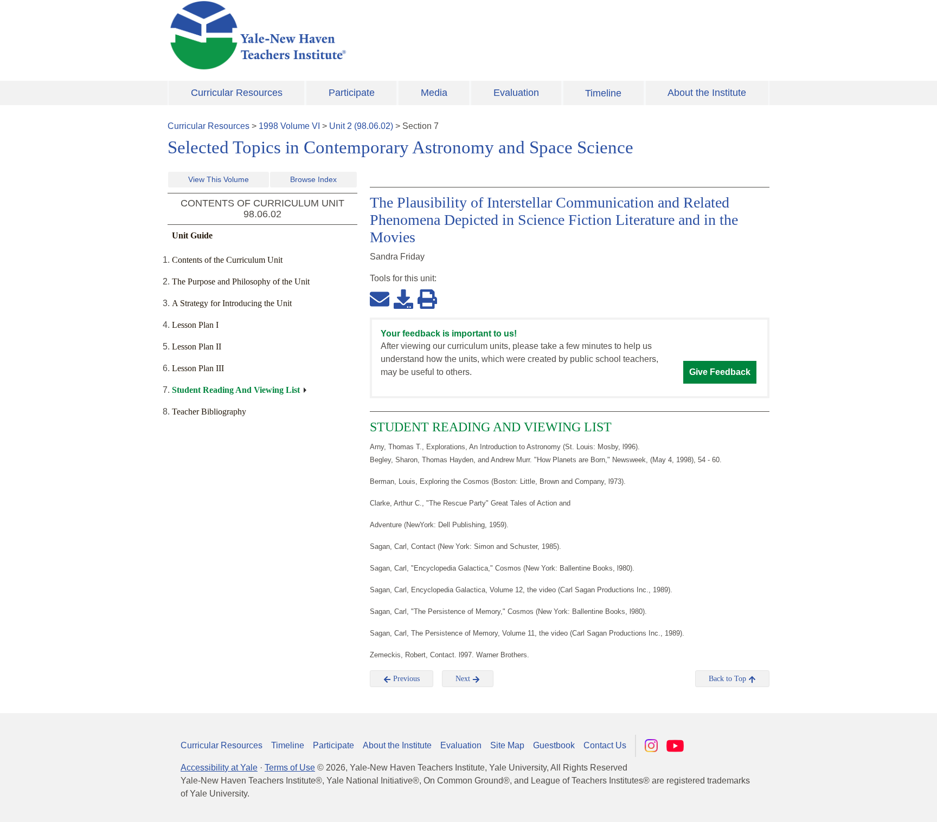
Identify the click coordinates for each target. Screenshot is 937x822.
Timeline (603, 93)
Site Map (507, 745)
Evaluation (516, 92)
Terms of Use (290, 767)
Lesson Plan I (195, 324)
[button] (875, 803)
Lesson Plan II (196, 346)
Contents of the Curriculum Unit (227, 259)
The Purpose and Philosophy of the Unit (241, 281)
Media (434, 92)
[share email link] (379, 298)
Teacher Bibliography (209, 411)
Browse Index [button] (313, 179)
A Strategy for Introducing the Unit (232, 303)
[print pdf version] (427, 298)
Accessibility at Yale (219, 767)
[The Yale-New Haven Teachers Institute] (365, 35)
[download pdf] (403, 298)
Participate (352, 92)
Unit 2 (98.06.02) (361, 126)
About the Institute (707, 92)
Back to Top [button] (728, 679)
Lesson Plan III (198, 368)
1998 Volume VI (289, 126)
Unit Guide (192, 235)
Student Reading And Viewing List (236, 389)
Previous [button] (405, 679)
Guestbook (554, 745)
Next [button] (463, 679)
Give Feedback (719, 372)
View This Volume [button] (218, 179)
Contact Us (604, 745)
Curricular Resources (237, 92)
